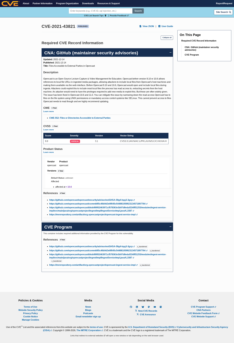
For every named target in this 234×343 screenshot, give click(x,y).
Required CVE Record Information (198, 41)
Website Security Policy (30, 310)
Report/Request (224, 3)
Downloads (88, 3)
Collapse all (166, 38)
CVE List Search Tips (93, 15)
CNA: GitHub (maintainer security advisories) (202, 48)
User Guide (167, 26)
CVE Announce (147, 314)
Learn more (48, 111)
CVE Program (192, 55)
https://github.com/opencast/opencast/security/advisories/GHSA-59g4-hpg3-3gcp (91, 200)
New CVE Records (147, 311)
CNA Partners (203, 310)
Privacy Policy (30, 313)
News (88, 307)
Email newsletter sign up (88, 316)
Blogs (88, 310)
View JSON (148, 26)
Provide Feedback (118, 15)
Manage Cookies (30, 320)
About (26, 3)
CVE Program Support (202, 307)
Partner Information (43, 3)
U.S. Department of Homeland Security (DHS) (151, 327)
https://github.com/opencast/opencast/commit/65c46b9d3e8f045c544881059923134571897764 (97, 204)
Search (138, 11)
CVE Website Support (202, 316)
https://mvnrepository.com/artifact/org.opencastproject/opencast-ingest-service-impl (92, 214)
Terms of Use (30, 307)
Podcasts (88, 313)
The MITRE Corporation (89, 330)
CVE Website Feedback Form (202, 313)
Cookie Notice (30, 316)
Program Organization (67, 3)
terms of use (96, 327)
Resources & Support (108, 3)
